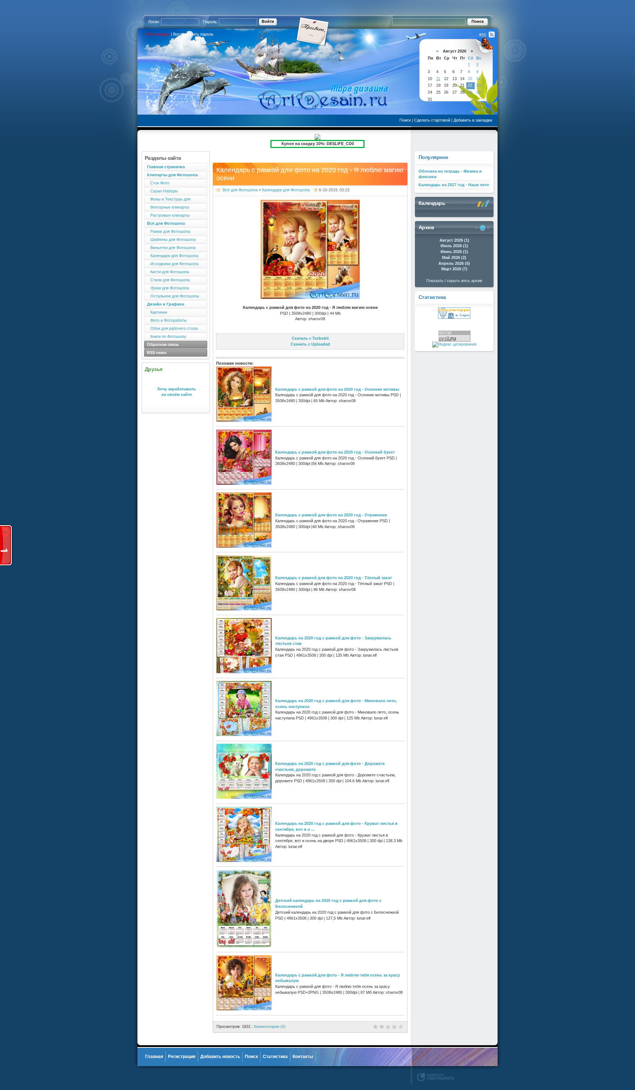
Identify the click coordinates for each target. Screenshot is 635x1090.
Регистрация (158, 34)
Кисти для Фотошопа (168, 272)
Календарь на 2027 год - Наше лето (454, 185)
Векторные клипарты (168, 207)
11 (438, 78)
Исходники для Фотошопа (172, 263)
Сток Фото (158, 183)
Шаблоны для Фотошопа (171, 239)
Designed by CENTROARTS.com (435, 1077)
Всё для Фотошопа (240, 190)
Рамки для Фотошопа (168, 231)
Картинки (157, 312)
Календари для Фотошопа (172, 255)
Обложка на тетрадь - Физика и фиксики (450, 174)
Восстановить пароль (193, 34)
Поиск (405, 120)
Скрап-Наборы (162, 191)
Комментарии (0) (270, 1026)
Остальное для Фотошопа (173, 296)
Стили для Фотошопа (168, 280)
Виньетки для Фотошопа (171, 247)
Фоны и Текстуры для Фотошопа (167, 200)
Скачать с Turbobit (310, 338)
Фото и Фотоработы (167, 320)
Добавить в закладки (472, 120)
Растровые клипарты (168, 215)
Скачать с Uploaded (310, 344)
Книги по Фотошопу (166, 336)
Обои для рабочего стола (172, 328)
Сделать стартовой (432, 120)
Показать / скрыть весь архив (454, 280)
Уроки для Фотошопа (168, 288)
